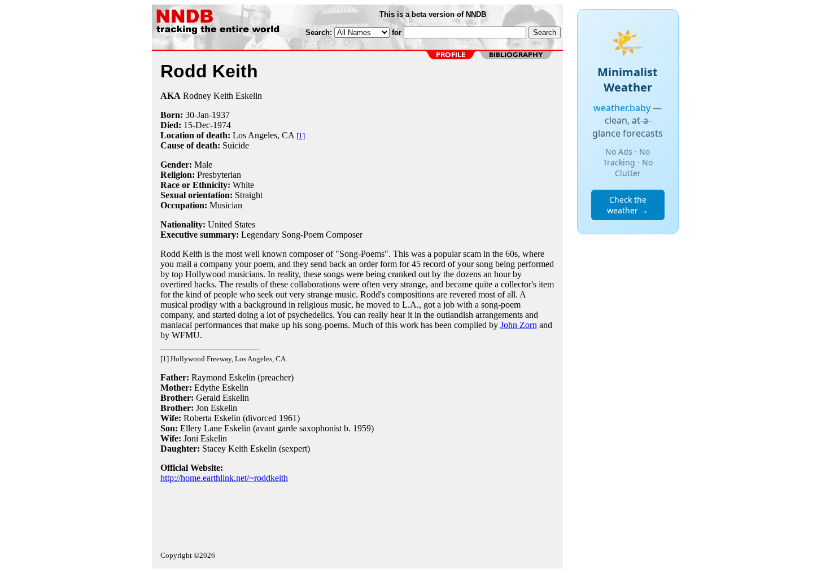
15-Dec (197, 125)
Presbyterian (219, 175)
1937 (221, 115)
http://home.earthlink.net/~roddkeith (224, 478)
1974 (222, 125)
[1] (300, 136)
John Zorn (518, 325)
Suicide (235, 145)
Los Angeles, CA (263, 135)
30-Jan (197, 115)
